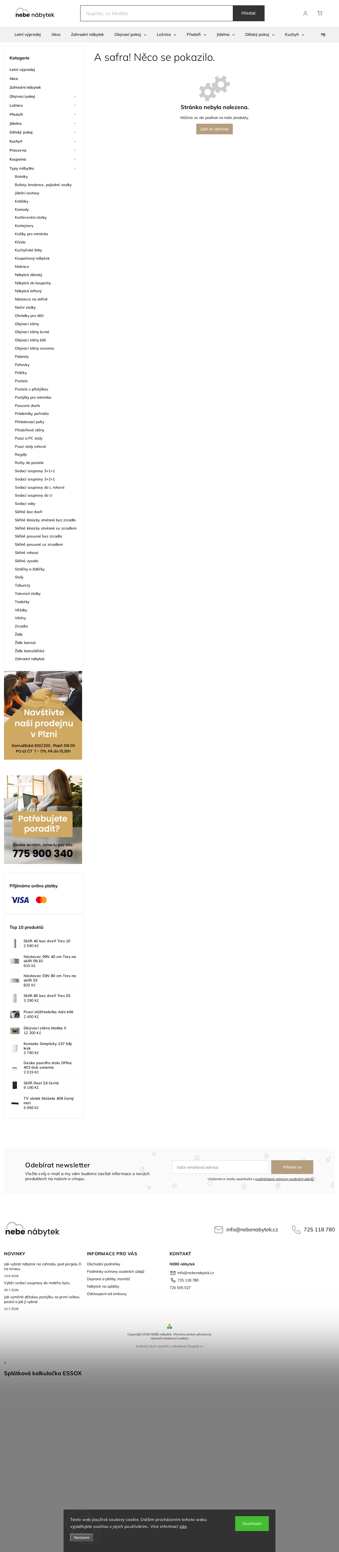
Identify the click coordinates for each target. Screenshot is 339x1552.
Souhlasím (252, 1523)
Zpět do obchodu (214, 129)
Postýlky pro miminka (33, 397)
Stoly (19, 577)
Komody (22, 209)
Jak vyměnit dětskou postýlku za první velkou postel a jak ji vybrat (41, 1299)
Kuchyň (16, 141)
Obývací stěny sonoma (34, 348)
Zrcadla (21, 626)
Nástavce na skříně (31, 299)
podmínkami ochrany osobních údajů (284, 1179)
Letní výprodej (22, 69)
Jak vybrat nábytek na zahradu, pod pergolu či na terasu (42, 1266)
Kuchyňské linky (28, 250)
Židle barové (25, 642)
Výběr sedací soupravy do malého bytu (37, 1282)
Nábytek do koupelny (33, 283)
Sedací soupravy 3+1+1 (35, 470)
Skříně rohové (26, 552)
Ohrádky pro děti (29, 315)
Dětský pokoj (21, 132)
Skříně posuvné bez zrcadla (38, 536)
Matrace (22, 266)
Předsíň (16, 114)
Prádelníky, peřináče (32, 413)
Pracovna (18, 150)
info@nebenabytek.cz (252, 1229)
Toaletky (22, 601)
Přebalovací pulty (29, 421)
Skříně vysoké (26, 560)
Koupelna (18, 159)
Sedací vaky (25, 503)
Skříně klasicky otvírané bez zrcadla (45, 520)
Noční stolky (25, 307)
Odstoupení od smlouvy (107, 1293)
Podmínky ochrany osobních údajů (115, 1271)
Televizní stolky (28, 593)
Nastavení (82, 1538)
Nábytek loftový (28, 291)
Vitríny (20, 618)
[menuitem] (28, 34)
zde (183, 1526)
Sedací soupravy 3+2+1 (35, 479)
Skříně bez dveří (28, 511)
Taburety (22, 585)
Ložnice (16, 105)
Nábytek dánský (28, 274)
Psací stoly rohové (30, 446)
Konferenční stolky (31, 217)
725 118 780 (319, 1229)
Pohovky (22, 364)
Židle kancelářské (29, 650)
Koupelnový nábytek (32, 258)
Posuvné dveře (27, 405)
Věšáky (21, 610)
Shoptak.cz (195, 1346)
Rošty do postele (29, 462)
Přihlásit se (292, 1167)
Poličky (21, 372)
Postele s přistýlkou (31, 389)
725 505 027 (180, 1287)
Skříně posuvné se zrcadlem (39, 544)
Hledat (249, 13)
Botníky (21, 176)
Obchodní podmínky (103, 1264)
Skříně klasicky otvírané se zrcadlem (46, 528)
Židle (19, 634)
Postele (21, 381)
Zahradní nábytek (25, 87)
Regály (21, 454)
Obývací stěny (27, 323)
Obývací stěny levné (32, 331)
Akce (14, 78)
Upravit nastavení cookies (170, 1338)
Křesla (20, 242)
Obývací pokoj (22, 96)
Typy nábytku (22, 168)
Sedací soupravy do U (33, 495)
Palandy (22, 356)
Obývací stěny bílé (30, 340)
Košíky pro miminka (31, 233)
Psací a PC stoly (29, 438)
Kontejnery (24, 225)
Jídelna (16, 123)
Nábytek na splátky (103, 1286)
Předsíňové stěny (29, 430)
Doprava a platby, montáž (108, 1278)
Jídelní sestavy (27, 193)
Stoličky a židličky (29, 569)
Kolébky (21, 201)
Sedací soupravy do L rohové (40, 487)
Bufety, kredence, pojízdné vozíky (43, 184)
